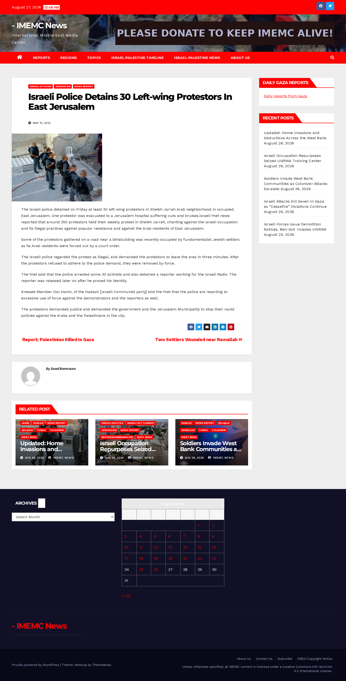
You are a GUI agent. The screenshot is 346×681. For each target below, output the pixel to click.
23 (214, 558)
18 (141, 558)
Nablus (38, 423)
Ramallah (188, 430)
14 (185, 547)
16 (214, 547)
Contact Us (264, 659)
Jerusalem (62, 86)
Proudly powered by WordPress (36, 665)
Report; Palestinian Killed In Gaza (57, 339)
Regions (68, 58)
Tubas (41, 430)
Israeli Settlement (141, 423)
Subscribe (285, 659)
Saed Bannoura (63, 369)
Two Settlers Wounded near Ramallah (197, 339)
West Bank (29, 437)
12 (156, 547)
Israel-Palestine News (197, 58)
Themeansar (101, 665)
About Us (240, 58)
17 (127, 558)
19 (156, 558)
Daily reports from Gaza (285, 96)
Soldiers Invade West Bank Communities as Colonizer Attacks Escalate (295, 183)
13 (170, 547)
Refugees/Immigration (117, 437)
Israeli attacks (40, 86)
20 (170, 558)
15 (199, 547)
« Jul (126, 595)
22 (200, 558)
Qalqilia (27, 430)
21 (185, 558)
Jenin (25, 423)
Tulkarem (57, 430)
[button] (332, 57)
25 (141, 569)
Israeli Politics (112, 423)
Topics (94, 58)
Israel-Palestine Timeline (137, 58)
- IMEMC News (39, 25)
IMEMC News (63, 457)
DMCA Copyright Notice (314, 659)
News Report (83, 86)
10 (127, 547)
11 (141, 547)
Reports (41, 58)
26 (156, 569)
